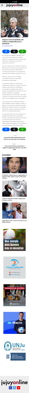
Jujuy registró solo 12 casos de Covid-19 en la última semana (14, 221)
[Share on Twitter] (14, 51)
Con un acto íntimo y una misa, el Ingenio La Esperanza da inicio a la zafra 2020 (14, 148)
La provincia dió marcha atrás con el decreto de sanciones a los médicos (14, 138)
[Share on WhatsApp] (22, 51)
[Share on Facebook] (6, 51)
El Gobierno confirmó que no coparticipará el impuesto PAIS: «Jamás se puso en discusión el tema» (14, 176)
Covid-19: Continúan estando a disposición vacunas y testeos (13, 199)
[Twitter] (14, 387)
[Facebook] (10, 387)
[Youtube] (18, 387)
